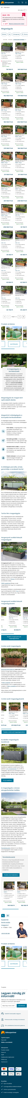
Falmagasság (16, 34)
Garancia (3, 1052)
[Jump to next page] (19, 316)
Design (13, 579)
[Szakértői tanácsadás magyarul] (3, 915)
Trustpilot (3, 987)
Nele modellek (6, 682)
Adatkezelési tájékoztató (7, 1057)
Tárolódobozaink (5, 848)
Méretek (4, 34)
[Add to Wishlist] (2, 44)
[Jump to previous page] (8, 316)
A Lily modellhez (7, 780)
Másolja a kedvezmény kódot (16, 24)
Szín (10, 34)
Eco (17, 591)
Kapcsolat (3, 1040)
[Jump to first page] (4, 316)
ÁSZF (2, 1055)
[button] (22, 2)
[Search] (19, 3)
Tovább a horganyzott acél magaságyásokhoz (14, 637)
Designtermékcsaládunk (7, 669)
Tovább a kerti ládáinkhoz (11, 875)
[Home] (2, 7)
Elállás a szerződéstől (6, 1042)
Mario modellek (11, 686)
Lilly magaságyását (11, 769)
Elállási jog (4, 1059)
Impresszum (4, 1062)
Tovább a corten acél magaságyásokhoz (14, 732)
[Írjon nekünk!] (8, 915)
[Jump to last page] (23, 316)
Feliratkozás (21, 1006)
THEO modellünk (5, 583)
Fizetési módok (5, 1050)
